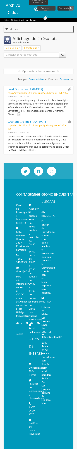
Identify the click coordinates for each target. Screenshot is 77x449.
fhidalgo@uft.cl (24, 315)
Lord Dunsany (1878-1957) (25, 89)
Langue (36, 8)
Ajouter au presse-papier (69, 89)
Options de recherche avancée (38, 71)
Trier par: (22, 79)
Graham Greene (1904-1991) (27, 122)
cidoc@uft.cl (23, 271)
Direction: (53, 79)
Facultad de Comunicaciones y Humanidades (38, 391)
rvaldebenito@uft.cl (40, 331)
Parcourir (45, 8)
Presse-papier (45, 17)
